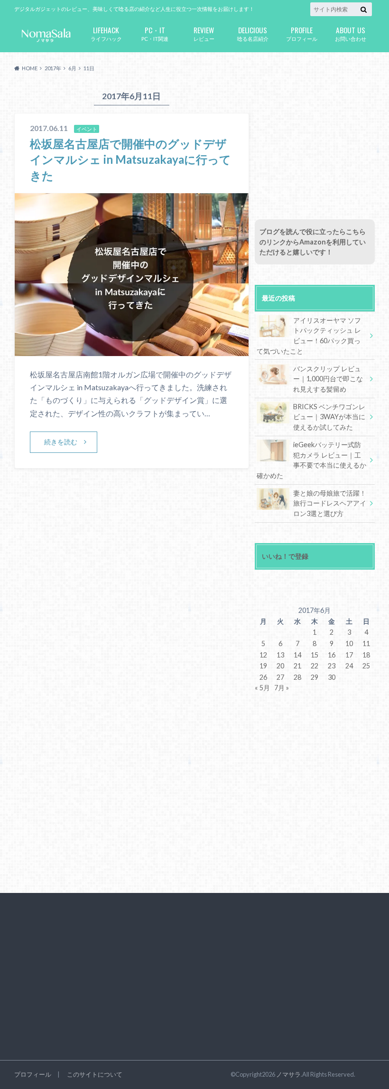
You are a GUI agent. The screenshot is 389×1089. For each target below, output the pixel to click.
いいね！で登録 (285, 556)
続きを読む (60, 442)
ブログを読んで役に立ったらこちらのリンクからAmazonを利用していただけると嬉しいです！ (312, 241)
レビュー (204, 33)
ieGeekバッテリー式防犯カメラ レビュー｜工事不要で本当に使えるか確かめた (311, 460)
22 (314, 666)
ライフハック (106, 33)
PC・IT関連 (154, 33)
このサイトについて (94, 1074)
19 (263, 666)
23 (331, 666)
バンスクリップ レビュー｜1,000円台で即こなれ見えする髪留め (328, 379)
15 (314, 655)
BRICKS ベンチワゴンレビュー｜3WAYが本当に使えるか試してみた (329, 417)
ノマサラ (288, 1074)
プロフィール (301, 33)
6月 (72, 68)
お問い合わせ (350, 33)
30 (331, 677)
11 (366, 643)
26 (263, 677)
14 (297, 655)
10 (349, 643)
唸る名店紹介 (253, 33)
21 (297, 666)
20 (280, 666)
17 (349, 655)
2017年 (53, 68)
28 (297, 677)
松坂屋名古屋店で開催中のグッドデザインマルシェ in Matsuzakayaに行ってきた (130, 159)
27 (280, 677)
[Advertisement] (315, 143)
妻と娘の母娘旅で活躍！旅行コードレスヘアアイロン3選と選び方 (329, 503)
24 (349, 666)
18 (366, 655)
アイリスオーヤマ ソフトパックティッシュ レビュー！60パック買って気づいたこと (309, 335)
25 (366, 666)
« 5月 (262, 688)
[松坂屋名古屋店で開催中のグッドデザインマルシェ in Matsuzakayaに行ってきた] (132, 350)
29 (314, 677)
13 (280, 655)
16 (331, 655)
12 (263, 655)
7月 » (281, 688)
